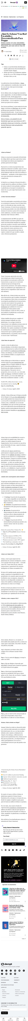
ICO (24, 182)
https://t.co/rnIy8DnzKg (7, 386)
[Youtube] (6, 974)
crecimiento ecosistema (11, 487)
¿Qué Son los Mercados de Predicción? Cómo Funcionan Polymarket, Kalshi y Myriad (17, 890)
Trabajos (4, 997)
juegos (16, 97)
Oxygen (8, 520)
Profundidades (5, 980)
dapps (22, 83)
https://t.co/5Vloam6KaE (9, 532)
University (16, 980)
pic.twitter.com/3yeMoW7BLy (9, 785)
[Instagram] (6, 971)
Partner (3, 977)
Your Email (6, 836)
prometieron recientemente (16, 808)
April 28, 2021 (16, 788)
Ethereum (15, 108)
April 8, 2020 (16, 389)
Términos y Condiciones (20, 991)
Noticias (16, 977)
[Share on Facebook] (14, 55)
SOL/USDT (4, 665)
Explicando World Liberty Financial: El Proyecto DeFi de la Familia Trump (16, 906)
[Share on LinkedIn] (8, 55)
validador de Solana (15, 455)
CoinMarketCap (17, 607)
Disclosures (17, 989)
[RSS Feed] (24, 971)
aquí (2, 466)
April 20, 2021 (16, 547)
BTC (2, 6)
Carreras (17, 995)
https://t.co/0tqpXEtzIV (17, 544)
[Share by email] (11, 55)
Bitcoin (9, 374)
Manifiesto (4, 991)
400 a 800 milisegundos (18, 397)
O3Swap (7, 497)
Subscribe (4, 1012)
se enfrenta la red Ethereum (17, 351)
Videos (15, 982)
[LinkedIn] (15, 971)
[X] (2, 971)
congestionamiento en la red (9, 114)
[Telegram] (15, 974)
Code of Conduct (5, 993)
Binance (17, 657)
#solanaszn (4, 772)
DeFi (25, 98)
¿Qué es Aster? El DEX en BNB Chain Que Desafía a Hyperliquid (16, 923)
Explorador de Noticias (7, 984)
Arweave (8, 510)
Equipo (3, 989)
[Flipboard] (11, 974)
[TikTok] (2, 974)
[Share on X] (5, 55)
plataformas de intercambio (13, 605)
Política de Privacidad (19, 993)
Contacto (4, 995)
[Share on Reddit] (17, 55)
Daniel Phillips (9, 51)
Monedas (3, 982)
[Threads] (11, 971)
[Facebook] (19, 971)
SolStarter (8, 504)
